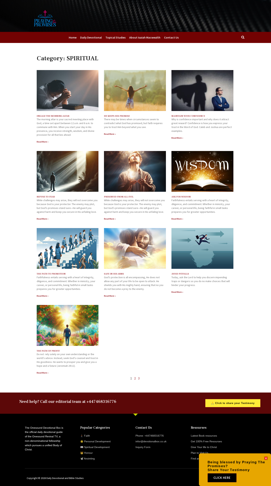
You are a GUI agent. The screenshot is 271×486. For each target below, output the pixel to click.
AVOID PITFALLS (180, 273)
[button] (266, 458)
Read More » (42, 141)
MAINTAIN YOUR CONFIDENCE (188, 116)
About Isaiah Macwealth (144, 37)
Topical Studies (115, 37)
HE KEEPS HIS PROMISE (117, 116)
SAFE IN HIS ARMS (114, 273)
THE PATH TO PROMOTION (51, 273)
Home (73, 37)
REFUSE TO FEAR (46, 196)
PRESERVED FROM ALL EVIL (118, 196)
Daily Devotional (91, 37)
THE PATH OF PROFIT (48, 351)
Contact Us (171, 37)
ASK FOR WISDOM (181, 196)
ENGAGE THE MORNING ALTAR (53, 116)
